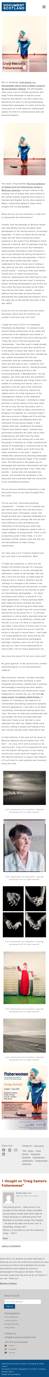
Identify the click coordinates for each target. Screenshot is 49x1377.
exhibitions (27, 1161)
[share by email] (16, 1151)
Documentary (39, 1157)
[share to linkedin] (4, 1155)
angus (31, 1151)
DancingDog (15, 1374)
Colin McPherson (11, 1317)
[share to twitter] (10, 1151)
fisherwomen (41, 1161)
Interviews (39, 1146)
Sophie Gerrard (11, 1320)
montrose (26, 1164)
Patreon (11, 1353)
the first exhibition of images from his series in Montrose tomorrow (23, 187)
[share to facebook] (4, 1151)
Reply (5, 1238)
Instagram (12, 1349)
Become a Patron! (8, 1283)
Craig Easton (10, 1327)
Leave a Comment (11, 1246)
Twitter (11, 1345)
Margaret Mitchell (12, 1324)
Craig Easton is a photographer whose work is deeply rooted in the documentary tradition (23, 85)
